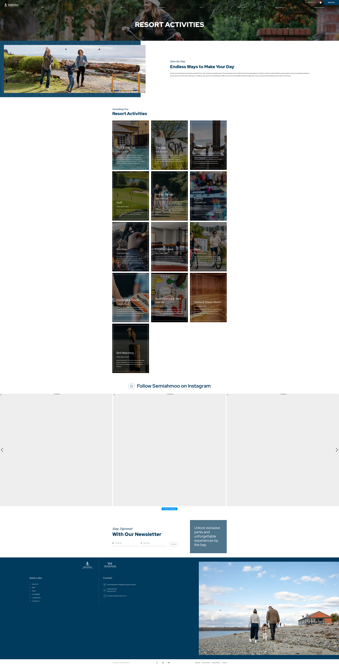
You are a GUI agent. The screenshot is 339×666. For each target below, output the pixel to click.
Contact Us (35, 601)
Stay (33, 587)
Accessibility (36, 594)
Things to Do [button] (240, 7)
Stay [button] (82, 7)
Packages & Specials (319, 7)
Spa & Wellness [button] (161, 7)
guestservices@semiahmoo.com (117, 596)
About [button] (42, 7)
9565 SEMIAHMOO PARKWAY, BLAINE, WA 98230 (121, 584)
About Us (35, 584)
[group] (56, 450)
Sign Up (173, 544)
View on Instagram (170, 509)
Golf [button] (201, 7)
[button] (2, 450)
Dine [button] (121, 7)
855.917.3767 (111, 591)
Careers (224, 662)
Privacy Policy (216, 662)
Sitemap (197, 662)
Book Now (331, 2)
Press (33, 591)
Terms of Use (206, 662)
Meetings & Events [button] (280, 7)
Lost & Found (36, 598)
